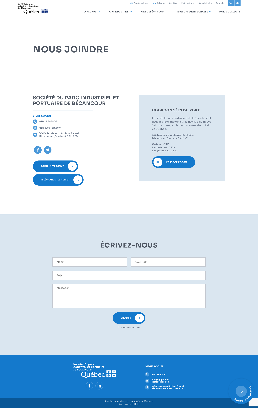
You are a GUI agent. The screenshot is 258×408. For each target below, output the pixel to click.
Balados (161, 3)
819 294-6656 (48, 121)
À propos (90, 11)
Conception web (126, 404)
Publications (187, 3)
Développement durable (192, 11)
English (220, 3)
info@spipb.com (50, 127)
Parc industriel (118, 11)
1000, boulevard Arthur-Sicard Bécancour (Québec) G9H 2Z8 (59, 135)
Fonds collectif (141, 3)
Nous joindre (205, 3)
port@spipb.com (160, 382)
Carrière (173, 3)
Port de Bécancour (152, 11)
